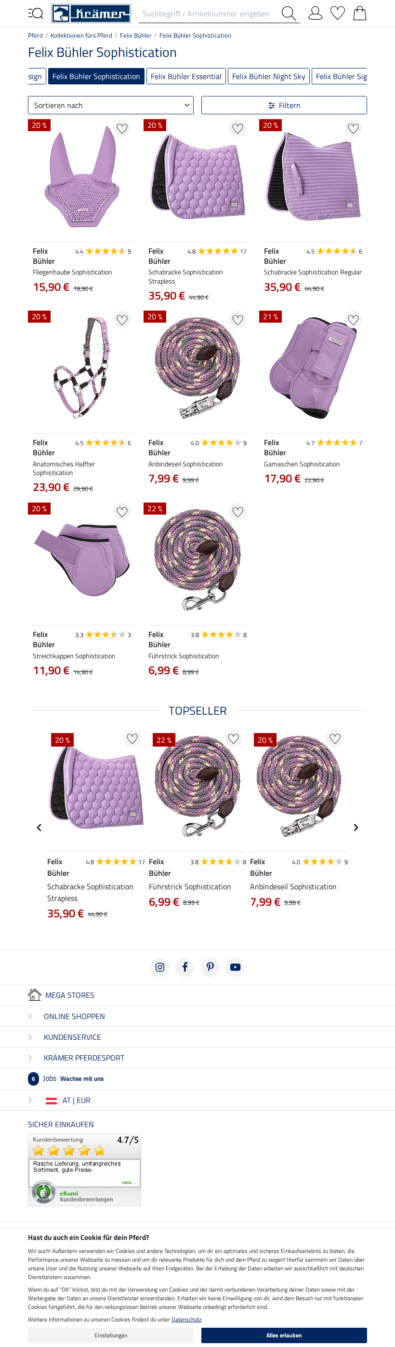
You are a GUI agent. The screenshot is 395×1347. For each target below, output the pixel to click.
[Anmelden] (315, 11)
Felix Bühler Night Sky (268, 76)
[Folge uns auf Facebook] (185, 967)
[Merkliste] (337, 11)
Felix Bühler (136, 35)
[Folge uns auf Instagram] (160, 967)
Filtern (290, 105)
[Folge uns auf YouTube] (235, 967)
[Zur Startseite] (91, 12)
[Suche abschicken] (291, 13)
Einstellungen (110, 1335)
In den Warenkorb (313, 526)
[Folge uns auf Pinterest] (210, 967)
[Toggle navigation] (35, 12)
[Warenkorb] (360, 11)
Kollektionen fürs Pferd (81, 35)
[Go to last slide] (39, 827)
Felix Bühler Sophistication (195, 35)
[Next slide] (354, 501)
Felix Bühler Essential (186, 76)
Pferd (35, 35)
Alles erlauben (284, 1335)
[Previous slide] (271, 501)
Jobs (68, 1078)
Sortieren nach (58, 105)
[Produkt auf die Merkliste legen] (122, 128)
